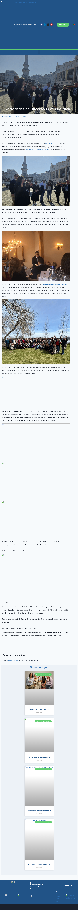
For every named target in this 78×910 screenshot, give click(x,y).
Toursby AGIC (49, 144)
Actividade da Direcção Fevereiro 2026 (39, 810)
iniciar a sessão (13, 660)
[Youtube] (51, 24)
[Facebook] (65, 885)
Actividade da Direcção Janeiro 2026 (39, 864)
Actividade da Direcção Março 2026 (39, 757)
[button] (39, 52)
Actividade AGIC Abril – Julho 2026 (39, 709)
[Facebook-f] (41, 24)
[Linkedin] (45, 24)
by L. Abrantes (71, 907)
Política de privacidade (38, 907)
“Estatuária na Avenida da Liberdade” (38, 150)
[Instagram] (48, 24)
